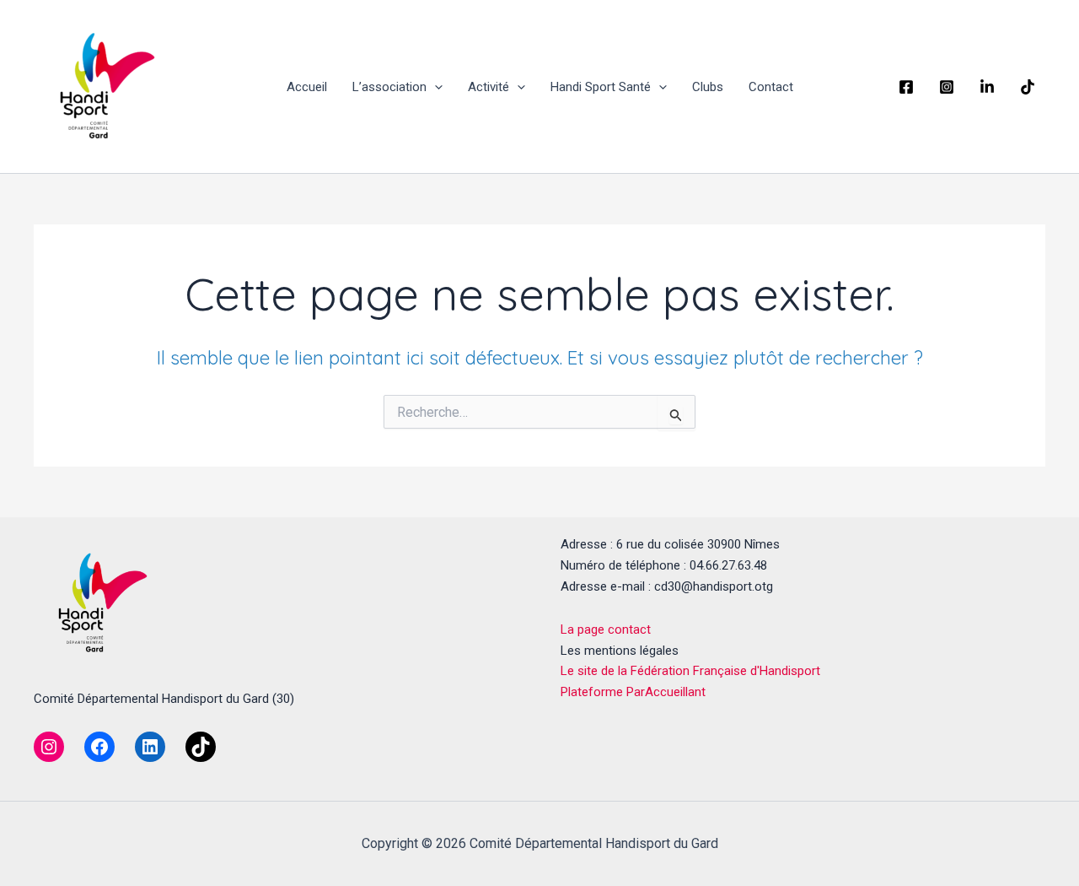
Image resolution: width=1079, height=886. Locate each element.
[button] (435, 87)
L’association (389, 87)
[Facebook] (99, 747)
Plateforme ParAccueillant (633, 692)
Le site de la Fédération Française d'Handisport (690, 670)
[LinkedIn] (150, 747)
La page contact (606, 629)
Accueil (307, 87)
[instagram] (949, 87)
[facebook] (909, 87)
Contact (771, 87)
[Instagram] (49, 747)
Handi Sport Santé (600, 87)
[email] (1030, 87)
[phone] (989, 87)
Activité (488, 87)
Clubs (707, 87)
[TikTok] (200, 747)
